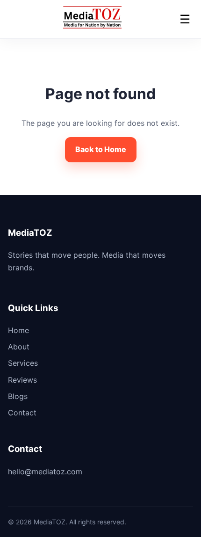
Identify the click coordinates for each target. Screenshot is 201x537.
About (18, 346)
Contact (22, 412)
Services (23, 363)
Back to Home (100, 149)
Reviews (22, 380)
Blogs (18, 396)
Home (18, 330)
